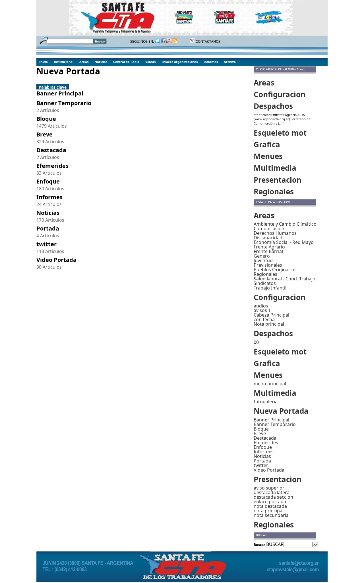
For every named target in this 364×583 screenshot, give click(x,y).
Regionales (274, 191)
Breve (260, 433)
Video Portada (269, 470)
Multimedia (275, 168)
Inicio (43, 62)
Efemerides (266, 442)
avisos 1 (262, 310)
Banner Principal (271, 420)
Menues (268, 156)
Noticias (100, 62)
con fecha (264, 319)
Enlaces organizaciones (180, 62)
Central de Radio (126, 62)
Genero (262, 256)
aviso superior (269, 488)
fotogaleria (266, 401)
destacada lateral (272, 492)
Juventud (263, 260)
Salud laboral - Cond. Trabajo (284, 279)
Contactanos (207, 41)
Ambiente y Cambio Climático (285, 224)
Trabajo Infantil (270, 288)
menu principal (270, 383)
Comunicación (269, 228)
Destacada (265, 438)
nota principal (269, 510)
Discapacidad (268, 238)
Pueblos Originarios (275, 269)
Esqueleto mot (280, 133)
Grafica (267, 144)
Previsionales (268, 265)
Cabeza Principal (271, 315)
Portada (262, 461)
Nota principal (269, 324)
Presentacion (277, 180)
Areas (83, 62)
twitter (261, 465)
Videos (150, 62)
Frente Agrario (269, 247)
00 (256, 342)
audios (261, 306)
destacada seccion (273, 497)
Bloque (261, 429)
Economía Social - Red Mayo (284, 242)
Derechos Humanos (275, 233)
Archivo (230, 62)
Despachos (273, 106)
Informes (211, 62)
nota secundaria (271, 515)
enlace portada (270, 501)
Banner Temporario (275, 424)
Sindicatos (265, 283)
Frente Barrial (268, 251)
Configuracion (279, 94)
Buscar (259, 544)
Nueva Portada (281, 411)
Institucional (63, 62)
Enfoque (263, 447)
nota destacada (270, 506)
